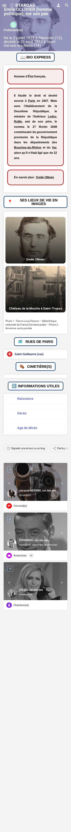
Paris (31, 100)
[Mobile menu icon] (4, 5)
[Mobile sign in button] (58, 5)
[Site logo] (23, 5)
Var (54, 147)
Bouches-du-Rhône (27, 147)
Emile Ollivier (45, 177)
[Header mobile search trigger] (66, 5)
